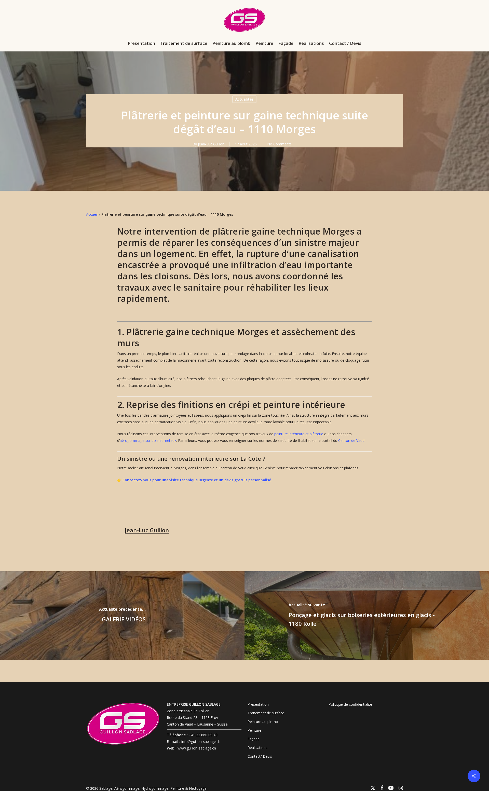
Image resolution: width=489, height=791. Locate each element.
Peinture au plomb (263, 721)
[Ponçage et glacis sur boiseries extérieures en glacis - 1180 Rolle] (366, 615)
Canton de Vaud (351, 440)
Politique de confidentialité (350, 704)
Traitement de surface (266, 713)
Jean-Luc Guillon (211, 144)
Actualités (244, 99)
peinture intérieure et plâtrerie (298, 433)
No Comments (279, 144)
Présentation (258, 704)
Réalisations (257, 747)
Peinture (254, 730)
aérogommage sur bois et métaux (148, 440)
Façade (254, 739)
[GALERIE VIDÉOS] (122, 615)
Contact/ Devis (260, 756)
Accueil (92, 214)
